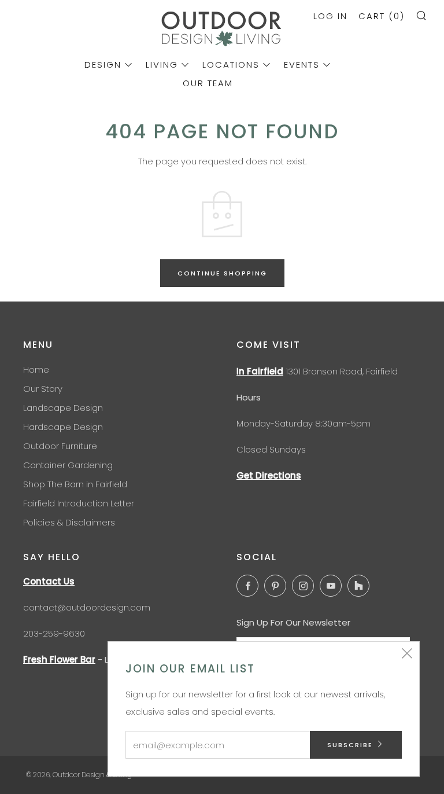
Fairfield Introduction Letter (78, 503)
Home (36, 369)
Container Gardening (68, 465)
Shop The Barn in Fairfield (75, 484)
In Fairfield (259, 371)
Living (162, 64)
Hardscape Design (63, 427)
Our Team (208, 83)
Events (302, 64)
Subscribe (350, 744)
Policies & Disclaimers (69, 522)
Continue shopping (222, 273)
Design (102, 64)
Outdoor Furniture (60, 446)
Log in (330, 16)
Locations (231, 64)
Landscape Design (63, 408)
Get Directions (268, 475)
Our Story (42, 389)
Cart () (381, 16)
